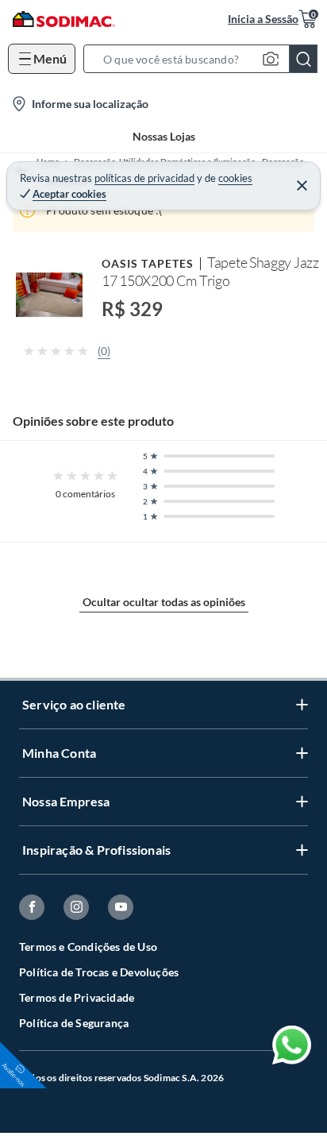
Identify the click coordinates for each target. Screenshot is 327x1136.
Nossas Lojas (164, 136)
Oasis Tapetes (148, 263)
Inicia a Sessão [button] (263, 18)
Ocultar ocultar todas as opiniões (164, 602)
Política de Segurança (74, 1023)
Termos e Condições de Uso (88, 946)
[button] (205, 58)
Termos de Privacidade (76, 997)
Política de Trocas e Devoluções (99, 972)
